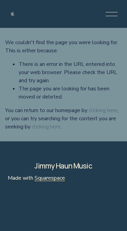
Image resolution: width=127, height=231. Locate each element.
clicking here (103, 110)
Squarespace (50, 178)
